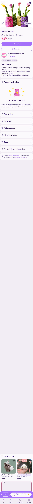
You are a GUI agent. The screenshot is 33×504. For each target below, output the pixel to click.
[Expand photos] (2, 23)
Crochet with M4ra (22, 476)
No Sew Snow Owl (25, 475)
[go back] (3, 3)
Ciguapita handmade (7, 476)
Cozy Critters (8, 475)
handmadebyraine (17, 54)
